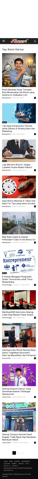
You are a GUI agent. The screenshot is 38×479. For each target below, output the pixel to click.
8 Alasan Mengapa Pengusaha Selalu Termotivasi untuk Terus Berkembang (17, 279)
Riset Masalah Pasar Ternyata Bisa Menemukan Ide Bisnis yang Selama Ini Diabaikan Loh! (18, 92)
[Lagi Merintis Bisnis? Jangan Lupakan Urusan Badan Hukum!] (19, 150)
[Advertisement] (19, 19)
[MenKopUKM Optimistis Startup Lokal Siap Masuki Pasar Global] (19, 299)
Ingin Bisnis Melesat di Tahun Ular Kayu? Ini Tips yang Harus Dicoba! (18, 202)
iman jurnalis (6, 358)
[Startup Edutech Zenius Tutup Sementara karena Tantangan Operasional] (19, 375)
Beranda (4, 46)
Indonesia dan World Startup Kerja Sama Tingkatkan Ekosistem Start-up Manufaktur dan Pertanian (19, 353)
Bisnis (4, 86)
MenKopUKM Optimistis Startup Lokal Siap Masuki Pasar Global (17, 313)
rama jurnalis (6, 397)
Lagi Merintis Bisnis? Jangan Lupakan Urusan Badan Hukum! (17, 166)
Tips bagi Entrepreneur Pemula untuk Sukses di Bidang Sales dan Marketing (18, 128)
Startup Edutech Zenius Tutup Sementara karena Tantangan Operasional (16, 391)
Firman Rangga (7, 285)
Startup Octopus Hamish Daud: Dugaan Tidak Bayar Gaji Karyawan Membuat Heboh (19, 437)
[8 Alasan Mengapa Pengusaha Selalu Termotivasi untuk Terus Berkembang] (19, 261)
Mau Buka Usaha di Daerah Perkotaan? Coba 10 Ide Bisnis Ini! (18, 238)
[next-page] (23, 453)
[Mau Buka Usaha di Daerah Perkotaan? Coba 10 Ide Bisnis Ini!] (19, 223)
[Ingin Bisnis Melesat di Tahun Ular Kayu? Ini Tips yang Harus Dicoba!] (19, 187)
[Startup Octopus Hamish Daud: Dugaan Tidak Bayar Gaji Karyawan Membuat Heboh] (19, 417)
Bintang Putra (6, 98)
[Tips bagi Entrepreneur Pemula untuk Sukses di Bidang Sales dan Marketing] (19, 113)
